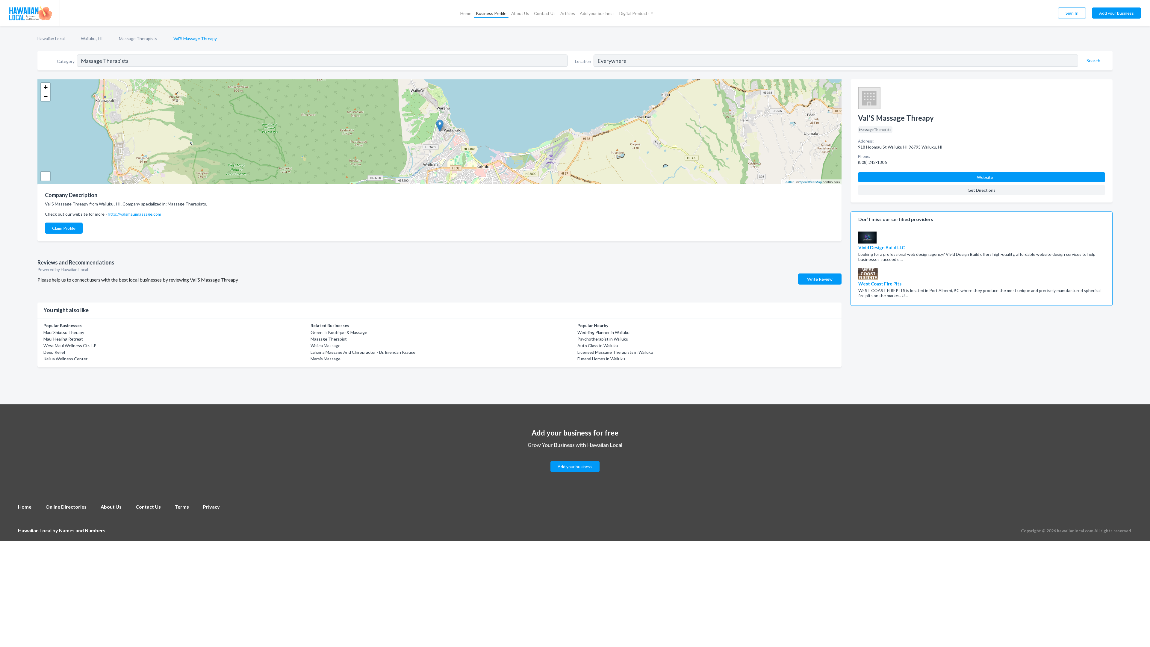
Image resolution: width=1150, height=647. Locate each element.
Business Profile (491, 13)
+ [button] (46, 87)
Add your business (597, 13)
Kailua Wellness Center (65, 358)
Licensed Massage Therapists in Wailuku (615, 352)
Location (583, 61)
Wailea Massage (326, 345)
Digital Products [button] (634, 13)
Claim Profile (63, 228)
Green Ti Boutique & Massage (339, 332)
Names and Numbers (82, 530)
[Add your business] (575, 459)
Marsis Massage (326, 358)
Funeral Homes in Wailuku (601, 358)
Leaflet (789, 181)
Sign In (1072, 13)
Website (985, 177)
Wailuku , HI (92, 38)
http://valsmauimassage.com (134, 214)
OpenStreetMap (810, 181)
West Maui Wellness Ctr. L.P (69, 345)
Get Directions (981, 190)
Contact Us (545, 13)
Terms (182, 507)
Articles (567, 13)
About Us (520, 13)
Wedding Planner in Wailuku (603, 332)
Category (66, 61)
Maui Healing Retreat (63, 338)
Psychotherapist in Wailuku (602, 338)
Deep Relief (54, 352)
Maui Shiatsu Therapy (63, 332)
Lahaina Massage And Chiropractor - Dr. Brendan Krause (363, 352)
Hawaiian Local (51, 38)
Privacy (211, 507)
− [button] (46, 96)
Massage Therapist (329, 338)
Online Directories (66, 507)
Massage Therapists (138, 38)
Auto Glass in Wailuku (597, 345)
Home (465, 13)
